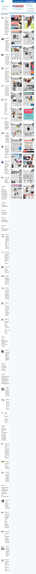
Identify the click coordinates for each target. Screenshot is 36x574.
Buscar (5, 9)
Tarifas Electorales (17, 1)
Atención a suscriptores (29, 5)
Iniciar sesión (30, 11)
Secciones (5, 6)
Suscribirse (31, 8)
